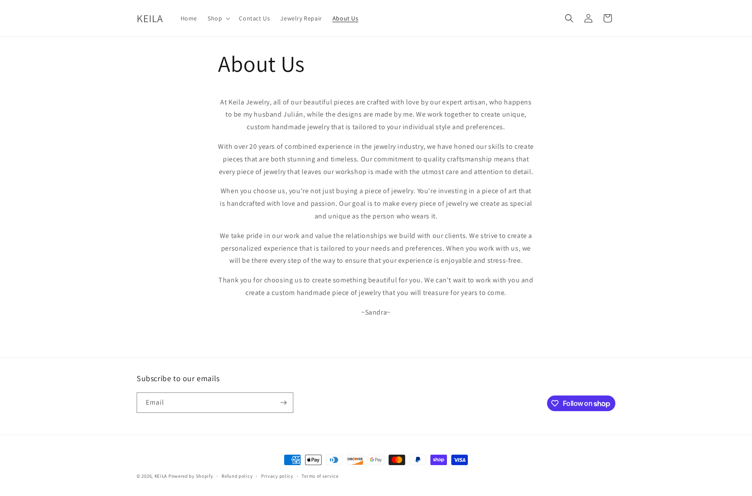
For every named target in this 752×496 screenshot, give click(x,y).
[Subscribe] (283, 402)
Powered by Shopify (190, 476)
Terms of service (320, 476)
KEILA (161, 476)
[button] (218, 18)
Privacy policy (277, 476)
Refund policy (237, 476)
